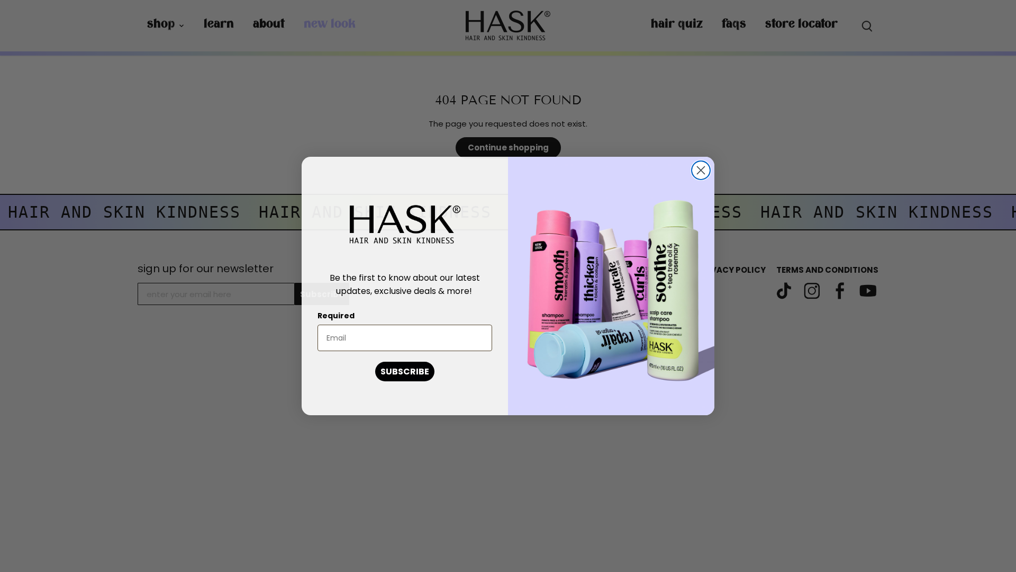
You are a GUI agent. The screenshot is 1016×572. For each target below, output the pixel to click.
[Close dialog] (701, 170)
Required (336, 315)
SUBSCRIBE (404, 371)
